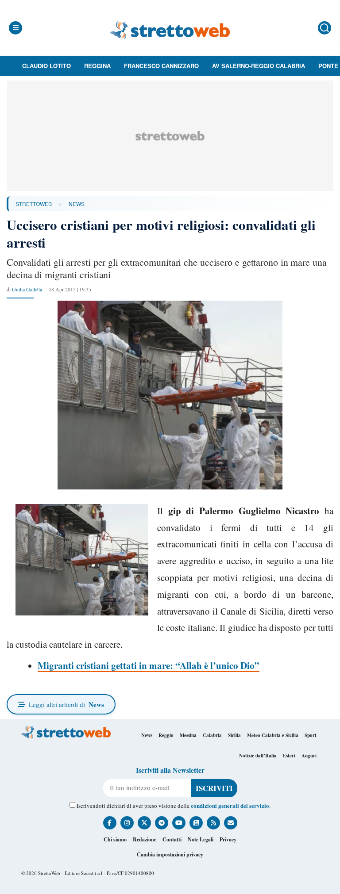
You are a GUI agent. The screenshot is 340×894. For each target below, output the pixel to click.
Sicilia (234, 735)
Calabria (212, 735)
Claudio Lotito (46, 65)
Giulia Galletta (27, 289)
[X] (144, 822)
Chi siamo (115, 839)
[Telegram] (161, 822)
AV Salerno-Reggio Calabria (258, 65)
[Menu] (15, 27)
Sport (311, 735)
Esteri (289, 755)
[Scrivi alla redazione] (230, 822)
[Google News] (196, 822)
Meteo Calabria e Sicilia (272, 735)
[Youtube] (178, 822)
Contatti (172, 839)
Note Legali (200, 839)
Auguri (309, 755)
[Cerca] (324, 27)
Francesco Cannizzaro (161, 65)
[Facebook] (109, 822)
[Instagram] (127, 822)
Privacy (228, 839)
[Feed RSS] (213, 822)
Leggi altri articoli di (66, 704)
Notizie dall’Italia (258, 755)
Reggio (166, 735)
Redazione (144, 839)
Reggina (97, 65)
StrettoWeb (33, 203)
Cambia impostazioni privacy (170, 854)
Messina (188, 735)
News (77, 203)
